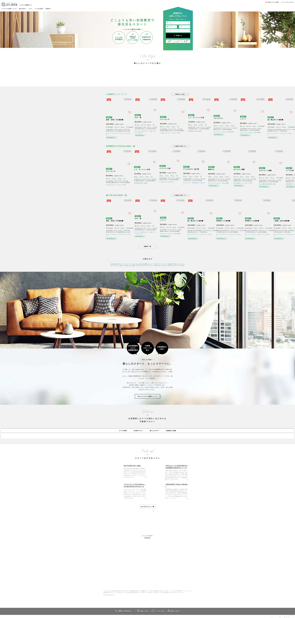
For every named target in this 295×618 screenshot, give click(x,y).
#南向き (35, 190)
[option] (119, 75)
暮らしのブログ (154, 443)
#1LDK (163, 278)
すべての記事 (123, 443)
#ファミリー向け (174, 133)
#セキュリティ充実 (148, 133)
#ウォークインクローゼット (25, 136)
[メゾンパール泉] (61, 120)
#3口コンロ (232, 133)
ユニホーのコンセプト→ (109, 607)
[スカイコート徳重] (32, 175)
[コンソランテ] (176, 120)
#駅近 (200, 133)
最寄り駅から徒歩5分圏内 (147, 78)
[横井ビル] (233, 175)
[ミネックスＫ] (233, 120)
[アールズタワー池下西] (90, 120)
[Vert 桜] (147, 120)
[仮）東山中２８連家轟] (32, 120)
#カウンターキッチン (147, 278)
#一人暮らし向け (52, 133)
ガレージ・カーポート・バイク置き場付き (175, 78)
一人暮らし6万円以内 (119, 78)
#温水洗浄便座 (89, 133)
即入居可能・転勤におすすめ (161, 78)
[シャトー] (262, 120)
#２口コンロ (174, 278)
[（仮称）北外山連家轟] (32, 229)
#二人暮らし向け (166, 133)
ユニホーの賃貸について (9, 8)
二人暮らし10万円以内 (133, 78)
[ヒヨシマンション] (90, 175)
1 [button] (145, 614)
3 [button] (150, 614)
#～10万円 (181, 133)
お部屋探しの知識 (171, 443)
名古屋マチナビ (138, 443)
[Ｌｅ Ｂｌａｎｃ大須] (205, 120)
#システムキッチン (36, 136)
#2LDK (155, 278)
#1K (62, 133)
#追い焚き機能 (267, 133)
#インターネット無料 (139, 133)
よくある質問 (39, 8)
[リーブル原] (61, 175)
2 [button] (147, 614)
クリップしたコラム (288, 2)
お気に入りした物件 (273, 2)
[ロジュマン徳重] (262, 175)
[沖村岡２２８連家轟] (233, 229)
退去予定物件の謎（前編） (133, 478)
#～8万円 (266, 190)
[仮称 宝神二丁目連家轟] (118, 120)
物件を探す (22, 8)
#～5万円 (58, 133)
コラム (30, 8)
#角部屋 (204, 133)
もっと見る (180, 94)
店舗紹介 (48, 8)
